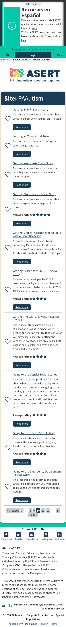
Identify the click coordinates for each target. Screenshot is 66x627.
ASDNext (26, 59)
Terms (54, 623)
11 (43, 510)
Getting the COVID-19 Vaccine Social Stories (36, 318)
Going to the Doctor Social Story (34, 433)
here (23, 40)
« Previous (13, 510)
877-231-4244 (46, 49)
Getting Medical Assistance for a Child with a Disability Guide (37, 234)
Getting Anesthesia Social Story (33, 163)
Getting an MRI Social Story (30, 109)
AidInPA (36, 59)
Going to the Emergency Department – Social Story (37, 473)
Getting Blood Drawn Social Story (34, 194)
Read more (22, 127)
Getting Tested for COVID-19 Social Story (35, 272)
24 (57, 510)
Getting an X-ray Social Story (31, 136)
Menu (59, 55)
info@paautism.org (23, 49)
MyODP (16, 59)
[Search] (7, 55)
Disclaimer (31, 623)
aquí (34, 28)
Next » (33, 514)
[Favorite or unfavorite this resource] (7, 119)
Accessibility (16, 623)
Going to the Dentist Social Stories (35, 374)
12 (48, 510)
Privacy (43, 623)
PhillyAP (46, 59)
